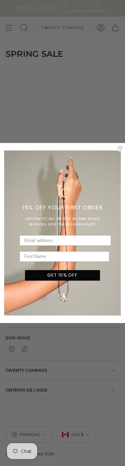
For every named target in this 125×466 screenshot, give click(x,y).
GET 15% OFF (62, 275)
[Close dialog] (120, 148)
